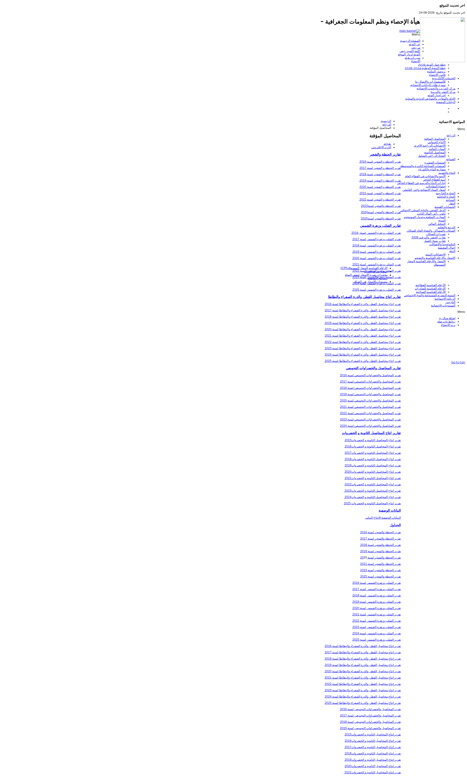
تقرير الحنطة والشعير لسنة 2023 (380, 570)
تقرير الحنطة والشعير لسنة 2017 (380, 538)
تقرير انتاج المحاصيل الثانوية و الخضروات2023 (372, 490)
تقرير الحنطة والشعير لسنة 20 (380, 557)
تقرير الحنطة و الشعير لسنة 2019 (380, 180)
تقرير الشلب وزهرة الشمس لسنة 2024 (376, 633)
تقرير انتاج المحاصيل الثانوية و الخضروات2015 (373, 440)
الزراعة (386, 124)
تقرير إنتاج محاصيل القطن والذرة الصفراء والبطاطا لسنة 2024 (363, 354)
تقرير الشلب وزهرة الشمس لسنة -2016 (376, 233)
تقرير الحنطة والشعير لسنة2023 (381, 206)
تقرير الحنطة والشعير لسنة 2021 (380, 564)
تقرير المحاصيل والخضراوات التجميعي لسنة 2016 (370, 375)
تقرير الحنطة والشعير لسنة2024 (381, 212)
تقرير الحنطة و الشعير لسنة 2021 (380, 193)
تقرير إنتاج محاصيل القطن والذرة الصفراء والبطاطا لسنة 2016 (363, 304)
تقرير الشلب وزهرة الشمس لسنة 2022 (376, 620)
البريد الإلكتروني (381, 147)
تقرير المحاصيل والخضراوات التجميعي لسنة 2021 (370, 407)
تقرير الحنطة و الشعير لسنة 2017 (380, 168)
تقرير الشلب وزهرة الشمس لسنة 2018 (376, 245)
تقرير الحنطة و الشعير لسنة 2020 (380, 187)
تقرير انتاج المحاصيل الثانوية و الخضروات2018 (373, 459)
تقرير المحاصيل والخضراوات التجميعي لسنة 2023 (370, 419)
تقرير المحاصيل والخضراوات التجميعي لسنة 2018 (370, 388)
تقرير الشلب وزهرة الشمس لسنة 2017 (376, 239)
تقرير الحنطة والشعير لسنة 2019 (380, 551)
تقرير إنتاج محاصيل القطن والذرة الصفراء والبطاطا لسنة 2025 (363, 361)
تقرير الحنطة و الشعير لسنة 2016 (380, 161)
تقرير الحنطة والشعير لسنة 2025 (380, 576)
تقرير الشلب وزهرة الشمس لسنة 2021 (376, 264)
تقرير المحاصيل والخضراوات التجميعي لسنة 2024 (370, 426)
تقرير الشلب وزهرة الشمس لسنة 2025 (376, 289)
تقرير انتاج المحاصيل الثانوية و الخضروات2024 (372, 497)
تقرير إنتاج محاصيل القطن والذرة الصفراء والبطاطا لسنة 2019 (363, 323)
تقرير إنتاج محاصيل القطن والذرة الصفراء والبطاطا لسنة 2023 (363, 348)
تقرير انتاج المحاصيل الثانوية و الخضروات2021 (373, 478)
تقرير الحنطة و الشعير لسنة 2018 (380, 174)
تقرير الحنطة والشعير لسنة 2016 (380, 532)
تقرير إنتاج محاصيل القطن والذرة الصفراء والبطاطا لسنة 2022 (363, 342)
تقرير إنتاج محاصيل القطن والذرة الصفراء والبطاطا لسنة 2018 (363, 316)
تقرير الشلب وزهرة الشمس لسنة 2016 (376, 583)
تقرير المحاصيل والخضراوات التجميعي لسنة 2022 (370, 413)
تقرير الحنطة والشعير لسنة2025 (381, 218)
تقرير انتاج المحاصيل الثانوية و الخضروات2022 (373, 484)
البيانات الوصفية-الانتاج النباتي (383, 517)
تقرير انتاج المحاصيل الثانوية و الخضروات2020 (373, 471)
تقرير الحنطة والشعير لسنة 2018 (380, 545)
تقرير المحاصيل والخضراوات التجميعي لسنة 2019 (370, 394)
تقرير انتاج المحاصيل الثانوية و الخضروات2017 (373, 452)
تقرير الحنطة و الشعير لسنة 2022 (380, 199)
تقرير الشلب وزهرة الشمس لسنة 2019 (376, 251)
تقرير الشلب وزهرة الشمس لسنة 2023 (376, 627)
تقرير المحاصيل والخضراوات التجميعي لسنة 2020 (370, 400)
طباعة (387, 144)
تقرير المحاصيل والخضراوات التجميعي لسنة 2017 (370, 381)
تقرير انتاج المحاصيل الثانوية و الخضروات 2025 (372, 503)
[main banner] (409, 31)
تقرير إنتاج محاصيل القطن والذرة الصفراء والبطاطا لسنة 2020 (363, 329)
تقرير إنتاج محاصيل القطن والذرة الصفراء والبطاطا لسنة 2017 (363, 310)
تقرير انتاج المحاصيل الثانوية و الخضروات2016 (373, 446)
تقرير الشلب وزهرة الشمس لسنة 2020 (376, 258)
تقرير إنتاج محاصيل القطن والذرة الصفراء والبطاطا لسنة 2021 (363, 335)
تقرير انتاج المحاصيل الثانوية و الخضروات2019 (373, 465)
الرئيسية (386, 121)
